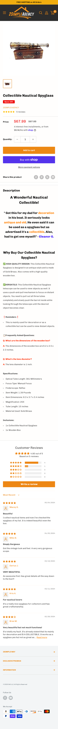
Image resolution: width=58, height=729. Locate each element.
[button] (16, 463)
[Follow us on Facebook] (5, 698)
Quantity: (7, 139)
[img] (9, 503)
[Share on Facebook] (36, 177)
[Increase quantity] (33, 139)
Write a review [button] (29, 484)
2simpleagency (11, 107)
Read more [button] (42, 637)
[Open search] (40, 12)
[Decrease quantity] (17, 139)
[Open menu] (4, 13)
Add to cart (29, 150)
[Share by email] (53, 177)
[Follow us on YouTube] (11, 698)
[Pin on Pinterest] (42, 177)
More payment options (29, 167)
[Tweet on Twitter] (47, 177)
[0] (52, 13)
